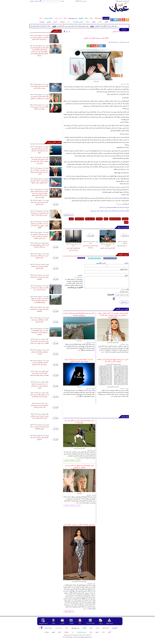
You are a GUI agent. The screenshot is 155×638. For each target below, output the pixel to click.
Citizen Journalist (90, 623)
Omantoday (99, 219)
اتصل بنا (62, 623)
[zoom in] (64, 31)
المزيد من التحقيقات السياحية (72, 460)
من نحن (101, 623)
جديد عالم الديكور (118, 31)
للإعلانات (71, 623)
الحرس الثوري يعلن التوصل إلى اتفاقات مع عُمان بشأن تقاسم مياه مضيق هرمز (39, 161)
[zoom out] (69, 31)
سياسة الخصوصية (43, 623)
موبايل (53, 623)
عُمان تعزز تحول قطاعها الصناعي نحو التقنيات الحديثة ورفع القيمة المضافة (39, 332)
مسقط (106, 219)
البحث (62, 1)
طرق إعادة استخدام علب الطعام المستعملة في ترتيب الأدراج (114, 207)
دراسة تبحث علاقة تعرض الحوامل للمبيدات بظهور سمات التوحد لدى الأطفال (39, 225)
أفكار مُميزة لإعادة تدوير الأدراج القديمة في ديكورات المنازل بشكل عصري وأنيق (109, 210)
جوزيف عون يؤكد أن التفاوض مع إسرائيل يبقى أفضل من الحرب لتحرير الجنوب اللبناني (39, 236)
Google (31, 1)
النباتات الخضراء (117, 198)
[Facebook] (110, 259)
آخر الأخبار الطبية (68, 611)
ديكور (126, 31)
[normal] (67, 31)
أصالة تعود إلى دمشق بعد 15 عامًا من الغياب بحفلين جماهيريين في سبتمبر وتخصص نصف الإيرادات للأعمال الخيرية (113, 315)
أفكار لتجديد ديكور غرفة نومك (122, 245)
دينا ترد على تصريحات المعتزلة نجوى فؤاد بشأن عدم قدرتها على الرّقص (39, 386)
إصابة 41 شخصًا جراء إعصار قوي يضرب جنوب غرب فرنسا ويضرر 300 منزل (39, 26)
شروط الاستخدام (78, 277)
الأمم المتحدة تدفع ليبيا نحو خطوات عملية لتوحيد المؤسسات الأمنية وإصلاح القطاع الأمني (39, 300)
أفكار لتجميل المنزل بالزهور (104, 248)
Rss (80, 623)
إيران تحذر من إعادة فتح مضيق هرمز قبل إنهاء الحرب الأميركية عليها (39, 150)
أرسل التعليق (124, 302)
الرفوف (71, 219)
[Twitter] (94, 259)
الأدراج (120, 106)
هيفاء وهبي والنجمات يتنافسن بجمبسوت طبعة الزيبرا (79, 524)
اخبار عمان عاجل (90, 219)
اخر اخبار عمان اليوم (115, 219)
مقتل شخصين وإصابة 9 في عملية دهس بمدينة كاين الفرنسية (81, 26)
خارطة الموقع (109, 623)
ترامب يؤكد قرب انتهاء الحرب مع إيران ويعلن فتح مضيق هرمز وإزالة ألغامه (39, 172)
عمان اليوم (37, 1)
